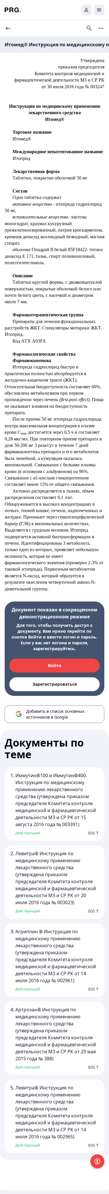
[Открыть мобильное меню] (99, 10)
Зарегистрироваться (55, 684)
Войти (54, 665)
